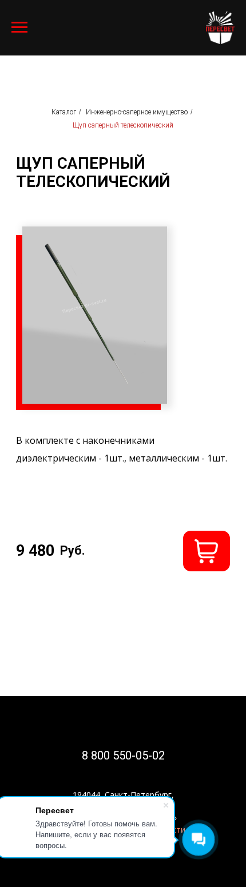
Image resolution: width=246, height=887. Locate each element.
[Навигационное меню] (19, 27)
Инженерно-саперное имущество (137, 112)
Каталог (63, 112)
